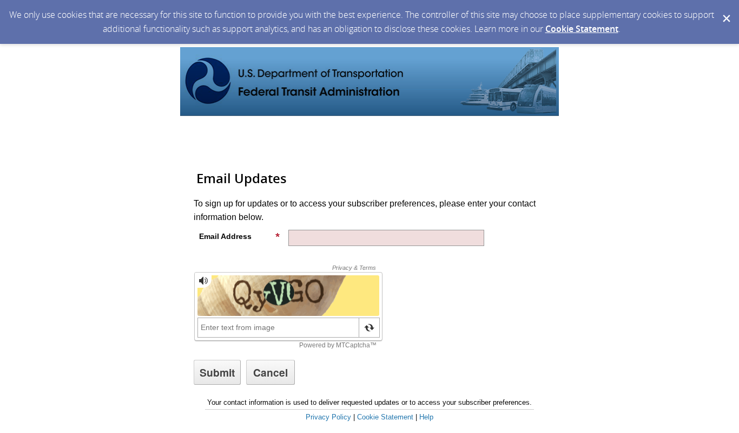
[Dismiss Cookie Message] (725, 10)
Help (426, 417)
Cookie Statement (581, 29)
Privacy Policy (328, 417)
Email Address (225, 236)
